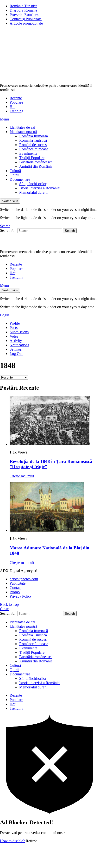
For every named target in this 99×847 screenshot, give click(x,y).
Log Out (16, 354)
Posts (14, 328)
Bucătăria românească (35, 162)
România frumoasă (33, 136)
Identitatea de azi (22, 127)
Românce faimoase (33, 149)
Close (4, 609)
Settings (16, 349)
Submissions (19, 332)
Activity (16, 341)
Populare (16, 102)
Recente (16, 98)
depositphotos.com (24, 579)
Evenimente (28, 153)
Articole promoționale (26, 23)
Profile (15, 323)
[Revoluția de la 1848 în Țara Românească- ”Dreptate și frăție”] (54, 421)
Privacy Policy (21, 596)
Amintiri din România (35, 166)
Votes (14, 336)
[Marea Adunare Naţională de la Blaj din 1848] (54, 507)
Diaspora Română (23, 10)
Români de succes (33, 145)
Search (70, 231)
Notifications (19, 345)
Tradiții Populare (31, 158)
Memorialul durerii (33, 192)
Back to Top (9, 604)
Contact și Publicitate (26, 19)
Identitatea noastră (23, 132)
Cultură (15, 171)
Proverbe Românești (25, 15)
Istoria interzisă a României (39, 188)
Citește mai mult (22, 476)
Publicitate (17, 583)
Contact (15, 588)
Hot (12, 107)
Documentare (20, 179)
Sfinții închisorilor (32, 184)
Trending (16, 111)
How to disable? (12, 841)
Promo (15, 592)
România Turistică (23, 6)
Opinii (14, 175)
